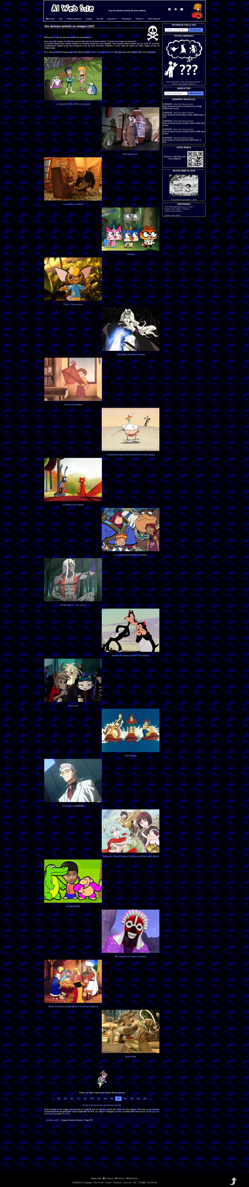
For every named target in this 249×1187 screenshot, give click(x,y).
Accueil (51, 19)
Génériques (126, 19)
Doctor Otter (130, 1057)
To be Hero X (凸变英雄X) (73, 806)
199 (131, 1099)
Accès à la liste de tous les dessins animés (102, 1105)
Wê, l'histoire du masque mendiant (130, 956)
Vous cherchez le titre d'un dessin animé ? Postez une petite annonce (184, 83)
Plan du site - (99, 1183)
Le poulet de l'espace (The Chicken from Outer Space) (131, 455)
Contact (108, 1183)
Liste (61, 19)
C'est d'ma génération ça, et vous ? (179, 207)
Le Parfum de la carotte (73, 505)
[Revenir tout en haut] (233, 1183)
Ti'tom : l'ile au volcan (73, 304)
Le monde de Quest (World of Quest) (130, 555)
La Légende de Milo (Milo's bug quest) (73, 104)
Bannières (117, 1183)
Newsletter (133, 1178)
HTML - (142, 1183)
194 (98, 1099)
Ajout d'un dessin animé (183, 104)
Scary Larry (73, 705)
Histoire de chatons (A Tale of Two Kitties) (130, 655)
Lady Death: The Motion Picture (131, 354)
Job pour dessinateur (173, 211)
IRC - (135, 1183)
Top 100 (99, 19)
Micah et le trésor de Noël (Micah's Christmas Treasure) (73, 1006)
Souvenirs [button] (111, 19)
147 (58, 1099)
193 (91, 1099)
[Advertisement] (101, 1151)
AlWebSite (76, 1183)
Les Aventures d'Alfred (73, 204)
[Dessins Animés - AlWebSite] (196, 21)
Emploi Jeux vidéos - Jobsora (177, 209)
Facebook (109, 1178)
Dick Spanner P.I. (130, 154)
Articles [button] (139, 19)
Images (89, 19)
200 (138, 1099)
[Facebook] (169, 9)
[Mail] (182, 9)
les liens (65, 1114)
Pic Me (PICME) (73, 906)
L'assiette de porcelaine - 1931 (184, 200)
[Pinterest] (175, 9)
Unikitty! (130, 254)
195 (105, 1099)
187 (85, 1099)
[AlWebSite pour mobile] (195, 166)
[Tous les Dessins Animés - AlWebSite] (72, 13)
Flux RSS (150, 1183)
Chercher (196, 30)
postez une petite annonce (102, 52)
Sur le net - (128, 1183)
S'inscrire (196, 93)
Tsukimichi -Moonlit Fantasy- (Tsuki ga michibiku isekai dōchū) (130, 856)
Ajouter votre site (172, 215)
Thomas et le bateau (73, 404)
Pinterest (121, 1178)
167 (71, 1099)
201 (144, 1099)
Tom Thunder (131, 756)
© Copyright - (87, 1183)
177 (78, 1099)
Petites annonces (74, 19)
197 (118, 1099)
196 (111, 1099)
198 (125, 1099)
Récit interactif (154, 19)
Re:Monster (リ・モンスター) (73, 605)
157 (65, 1099)
